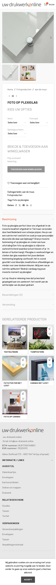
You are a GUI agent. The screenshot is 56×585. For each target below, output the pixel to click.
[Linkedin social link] (27, 205)
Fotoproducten (24, 89)
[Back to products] (13, 96)
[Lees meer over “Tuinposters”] (49, 328)
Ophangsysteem (15, 130)
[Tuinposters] (41, 337)
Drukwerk (6, 493)
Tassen (5, 511)
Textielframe (11, 352)
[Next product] (16, 96)
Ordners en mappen (11, 487)
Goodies (6, 506)
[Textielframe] (14, 337)
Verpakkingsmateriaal (12, 545)
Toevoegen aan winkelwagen (26, 169)
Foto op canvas (12, 417)
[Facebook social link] (16, 205)
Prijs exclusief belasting (14, 160)
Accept (28, 579)
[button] (5, 38)
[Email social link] (24, 205)
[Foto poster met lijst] (14, 368)
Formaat (34, 118)
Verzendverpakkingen (12, 529)
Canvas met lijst (39, 383)
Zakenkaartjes (9, 472)
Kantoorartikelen (10, 482)
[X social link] (20, 205)
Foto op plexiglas (21, 200)
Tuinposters (37, 352)
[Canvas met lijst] (41, 368)
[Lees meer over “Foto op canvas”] (23, 393)
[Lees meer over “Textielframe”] (23, 328)
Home (10, 89)
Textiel (5, 516)
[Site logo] (21, 4)
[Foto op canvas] (14, 402)
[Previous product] (9, 96)
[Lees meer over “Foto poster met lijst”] (23, 360)
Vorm (10, 118)
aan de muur (41, 89)
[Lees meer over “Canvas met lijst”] (49, 360)
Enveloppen (7, 477)
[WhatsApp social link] (31, 205)
